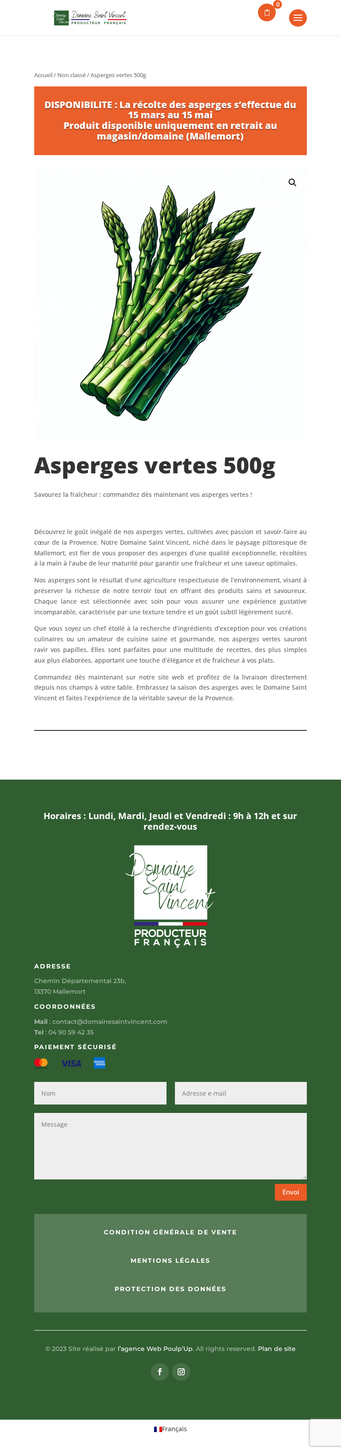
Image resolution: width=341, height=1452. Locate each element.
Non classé (71, 75)
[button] (293, 183)
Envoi (290, 1191)
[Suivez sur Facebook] (160, 1372)
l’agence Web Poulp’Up (155, 1349)
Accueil (43, 75)
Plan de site (277, 1349)
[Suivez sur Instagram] (181, 1372)
